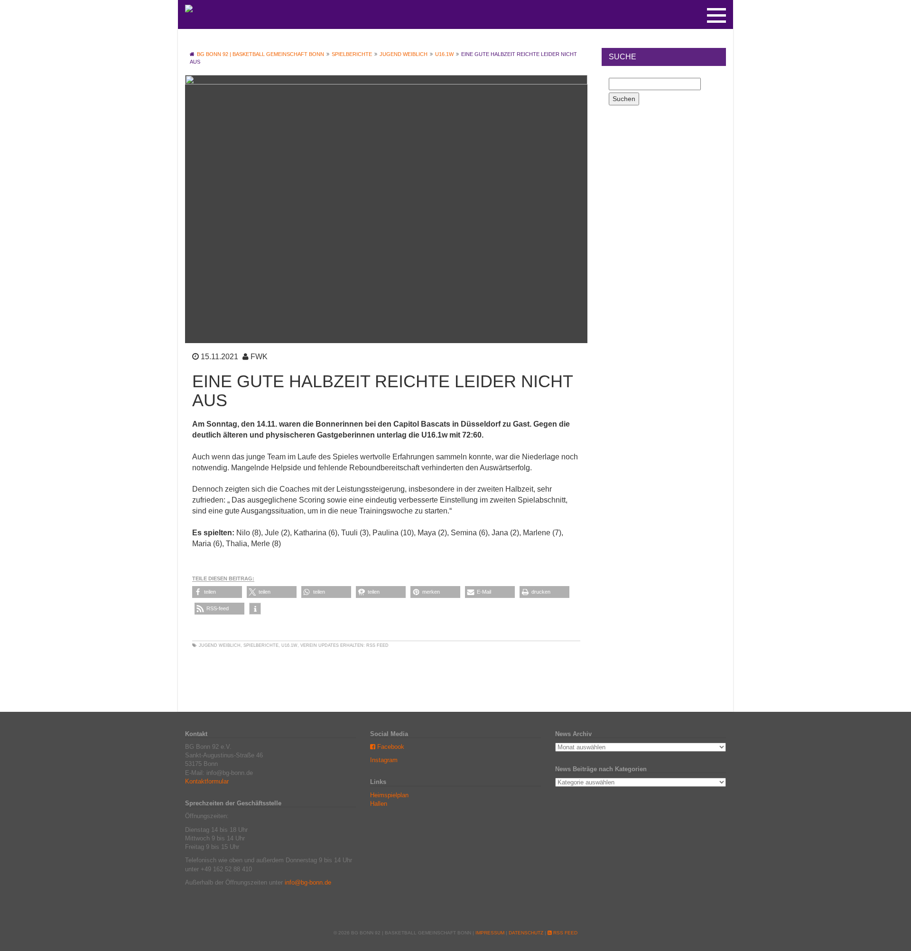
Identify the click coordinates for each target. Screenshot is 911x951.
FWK (259, 357)
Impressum (489, 932)
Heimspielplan (389, 795)
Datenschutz (526, 932)
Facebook (389, 746)
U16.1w (289, 645)
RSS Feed (377, 645)
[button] (217, 592)
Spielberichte (261, 645)
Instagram (384, 760)
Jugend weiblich (220, 645)
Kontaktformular (207, 781)
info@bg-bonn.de (308, 882)
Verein (308, 645)
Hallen (378, 803)
